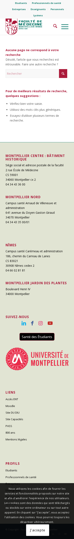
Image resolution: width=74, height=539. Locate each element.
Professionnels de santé (46, 3)
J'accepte (37, 530)
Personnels (57, 9)
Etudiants (21, 3)
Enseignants (38, 9)
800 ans (10, 432)
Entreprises (19, 9)
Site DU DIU (13, 412)
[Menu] (62, 26)
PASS (9, 426)
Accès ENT (12, 399)
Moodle (10, 406)
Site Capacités (14, 419)
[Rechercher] (53, 26)
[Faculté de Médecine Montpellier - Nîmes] (31, 26)
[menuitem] (21, 3)
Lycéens (38, 15)
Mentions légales (16, 439)
